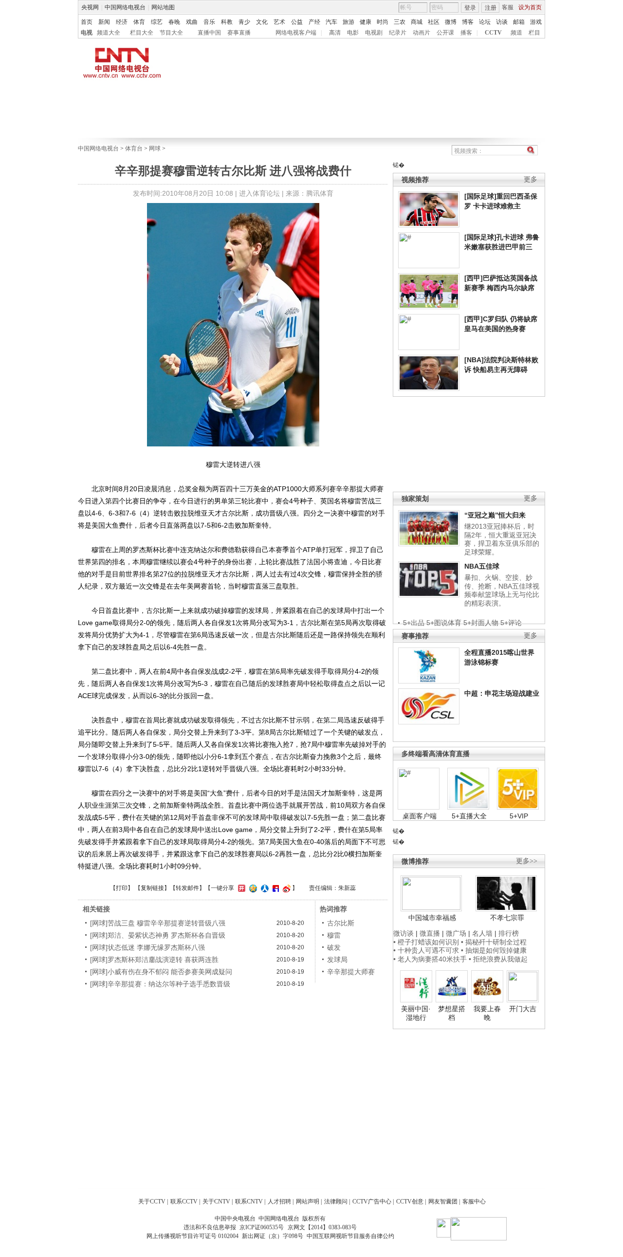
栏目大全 (141, 32)
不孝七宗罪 (507, 918)
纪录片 (397, 32)
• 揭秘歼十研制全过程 (494, 942)
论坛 (485, 21)
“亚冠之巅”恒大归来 (495, 515)
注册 (490, 7)
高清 (335, 32)
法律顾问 (336, 1201)
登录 (470, 7)
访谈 (502, 21)
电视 (86, 32)
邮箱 (519, 21)
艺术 (279, 21)
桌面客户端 (420, 816)
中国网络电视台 (125, 7)
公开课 (445, 32)
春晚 (174, 21)
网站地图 (163, 7)
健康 (365, 21)
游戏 (536, 21)
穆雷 (334, 935)
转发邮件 (187, 888)
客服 (507, 7)
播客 (466, 32)
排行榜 (508, 933)
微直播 (430, 933)
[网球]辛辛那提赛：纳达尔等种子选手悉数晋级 (160, 984)
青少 (244, 21)
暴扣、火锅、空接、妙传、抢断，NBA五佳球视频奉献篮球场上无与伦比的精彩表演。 (501, 590)
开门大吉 (522, 1009)
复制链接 (152, 888)
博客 (468, 21)
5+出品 (413, 623)
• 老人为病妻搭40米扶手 (430, 959)
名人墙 (482, 933)
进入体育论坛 (259, 193)
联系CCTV (184, 1201)
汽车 (331, 21)
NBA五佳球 (481, 566)
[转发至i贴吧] (274, 888)
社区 (434, 21)
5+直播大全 (469, 816)
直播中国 (209, 32)
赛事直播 (239, 32)
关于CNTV (216, 1201)
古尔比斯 (340, 923)
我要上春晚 (487, 1013)
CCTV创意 (409, 1201)
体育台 (134, 148)
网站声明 (307, 1201)
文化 (262, 21)
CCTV (493, 32)
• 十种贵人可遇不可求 (427, 950)
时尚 (382, 21)
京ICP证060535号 (261, 1227)
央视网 (90, 7)
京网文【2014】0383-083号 (322, 1227)
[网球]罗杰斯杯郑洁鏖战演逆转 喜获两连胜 (154, 959)
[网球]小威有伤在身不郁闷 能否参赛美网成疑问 (161, 972)
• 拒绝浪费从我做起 (498, 959)
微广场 (456, 933)
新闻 (104, 21)
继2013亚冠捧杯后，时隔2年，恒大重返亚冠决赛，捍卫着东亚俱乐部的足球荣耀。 (501, 539)
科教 (227, 21)
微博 (451, 21)
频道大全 (108, 32)
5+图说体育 (443, 623)
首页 (86, 21)
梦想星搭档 (451, 1013)
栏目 (534, 32)
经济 (122, 21)
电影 (353, 32)
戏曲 (192, 21)
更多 (530, 179)
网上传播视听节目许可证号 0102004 (192, 1236)
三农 (399, 21)
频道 (516, 32)
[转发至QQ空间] (252, 888)
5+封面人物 (480, 623)
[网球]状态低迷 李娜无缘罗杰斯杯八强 (147, 947)
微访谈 (403, 933)
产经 (314, 21)
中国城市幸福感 (432, 918)
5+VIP (519, 816)
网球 (155, 148)
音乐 (209, 21)
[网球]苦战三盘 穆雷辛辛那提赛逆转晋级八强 (157, 923)
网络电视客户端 (295, 32)
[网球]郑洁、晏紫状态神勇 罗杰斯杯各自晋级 (157, 935)
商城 (416, 21)
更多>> (526, 861)
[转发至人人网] (263, 888)
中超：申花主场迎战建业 (501, 693)
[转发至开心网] (240, 888)
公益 (297, 21)
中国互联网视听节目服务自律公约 (350, 1236)
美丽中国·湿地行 (416, 1013)
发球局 (337, 959)
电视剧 (374, 32)
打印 (122, 888)
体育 (139, 21)
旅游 (348, 21)
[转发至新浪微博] (285, 888)
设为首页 (530, 7)
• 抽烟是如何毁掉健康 (494, 950)
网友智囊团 (443, 1201)
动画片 (421, 32)
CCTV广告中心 (371, 1201)
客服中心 (474, 1201)
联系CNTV (249, 1201)
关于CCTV (151, 1201)
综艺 (157, 21)
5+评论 (511, 623)
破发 (334, 947)
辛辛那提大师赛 (351, 972)
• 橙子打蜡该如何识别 (426, 942)
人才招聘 (279, 1201)
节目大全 (171, 32)
